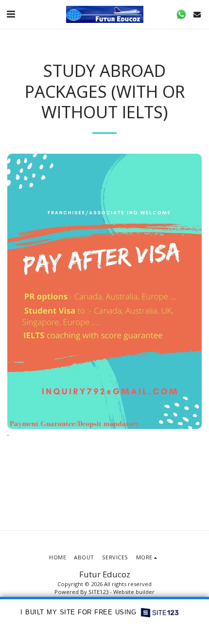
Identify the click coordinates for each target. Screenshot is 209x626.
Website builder (134, 591)
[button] (10, 14)
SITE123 (98, 591)
